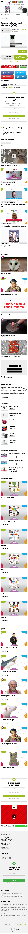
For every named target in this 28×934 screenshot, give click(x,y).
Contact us (5, 847)
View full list (14, 61)
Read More (5, 397)
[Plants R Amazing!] (14, 488)
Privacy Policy (5, 848)
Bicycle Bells (12, 420)
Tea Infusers (12, 440)
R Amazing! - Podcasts (8, 182)
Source (24, 48)
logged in (9, 87)
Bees (2, 569)
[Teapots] (4, 435)
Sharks (3, 545)
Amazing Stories (6, 842)
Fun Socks (12, 426)
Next (27, 11)
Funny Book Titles (5, 14)
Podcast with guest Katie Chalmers (13, 226)
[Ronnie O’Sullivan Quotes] (14, 638)
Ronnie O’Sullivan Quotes (9, 648)
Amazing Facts (6, 843)
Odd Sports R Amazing (9, 521)
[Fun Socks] (4, 428)
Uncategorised (6, 143)
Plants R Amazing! (7, 497)
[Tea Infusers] (4, 442)
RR (2, 145)
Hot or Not (5, 243)
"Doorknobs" (23, 29)
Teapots (18, 14)
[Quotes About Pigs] (14, 710)
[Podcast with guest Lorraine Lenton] (14, 175)
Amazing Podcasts (7, 839)
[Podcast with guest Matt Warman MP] (14, 195)
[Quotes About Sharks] (14, 662)
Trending (3, 257)
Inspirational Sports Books (10, 356)
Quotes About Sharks (8, 672)
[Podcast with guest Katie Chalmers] (14, 217)
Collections (5, 844)
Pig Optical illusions (8, 336)
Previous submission (7, 57)
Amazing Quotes (6, 840)
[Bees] (14, 560)
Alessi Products (13, 406)
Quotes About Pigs (7, 720)
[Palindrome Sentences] (14, 305)
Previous (1, 11)
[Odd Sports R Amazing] (14, 512)
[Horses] (14, 608)
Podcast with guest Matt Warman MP (13, 205)
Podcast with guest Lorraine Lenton (13, 185)
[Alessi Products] (4, 408)
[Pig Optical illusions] (14, 326)
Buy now (22, 51)
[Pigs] (14, 584)
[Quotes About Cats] (14, 758)
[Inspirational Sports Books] (14, 347)
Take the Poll (13, 457)
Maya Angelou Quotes (9, 294)
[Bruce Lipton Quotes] (14, 686)
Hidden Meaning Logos (15, 413)
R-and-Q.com (22, 924)
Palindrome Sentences (9, 315)
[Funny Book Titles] (7, 9)
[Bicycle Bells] (4, 421)
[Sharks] (14, 536)
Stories (4, 162)
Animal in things (6, 273)
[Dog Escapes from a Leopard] (14, 156)
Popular (3, 319)
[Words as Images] (14, 367)
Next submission (20, 56)
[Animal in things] (14, 264)
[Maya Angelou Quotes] (14, 285)
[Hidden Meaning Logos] (4, 415)
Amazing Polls (5, 838)
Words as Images (7, 377)
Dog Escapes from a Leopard (11, 165)
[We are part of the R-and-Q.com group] (14, 930)
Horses (3, 617)
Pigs (2, 593)
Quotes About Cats (8, 768)
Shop (3, 846)
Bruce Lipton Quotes (8, 696)
